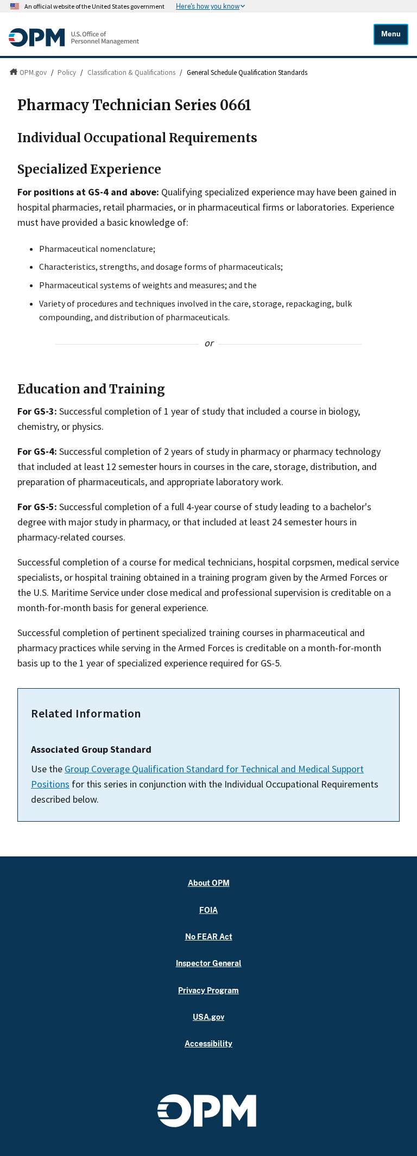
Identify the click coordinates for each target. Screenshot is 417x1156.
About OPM (209, 882)
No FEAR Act (208, 936)
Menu (391, 34)
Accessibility (208, 1043)
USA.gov (208, 1016)
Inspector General (209, 963)
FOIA (208, 909)
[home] (74, 44)
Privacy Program (208, 990)
